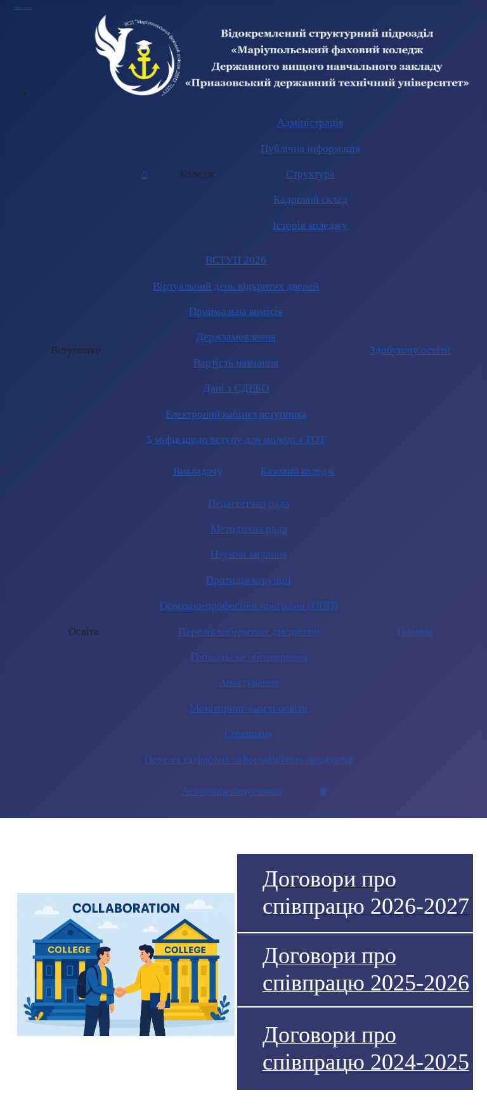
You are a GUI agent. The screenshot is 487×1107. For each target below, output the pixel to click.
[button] (197, 174)
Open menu (23, 8)
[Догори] (472, 1092)
